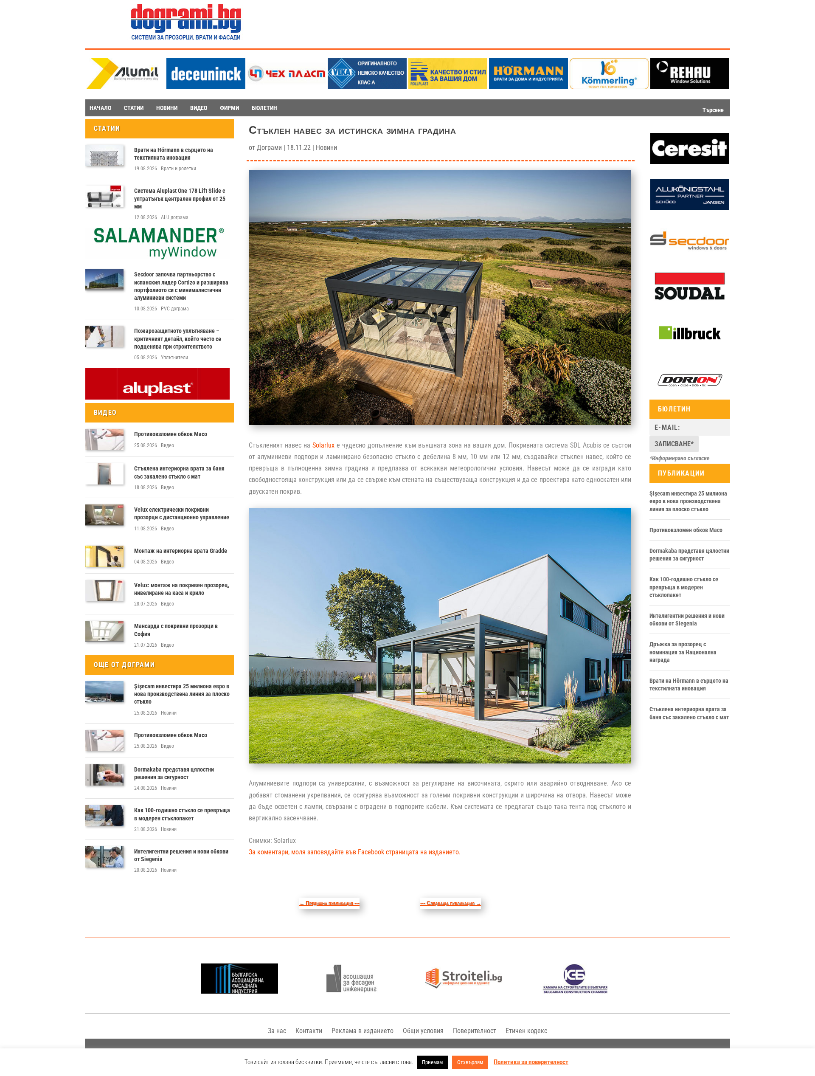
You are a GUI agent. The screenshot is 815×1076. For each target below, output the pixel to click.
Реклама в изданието (362, 1031)
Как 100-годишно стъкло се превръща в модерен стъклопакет (182, 814)
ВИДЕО (198, 107)
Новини (169, 713)
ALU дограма (174, 217)
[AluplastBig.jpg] (157, 397)
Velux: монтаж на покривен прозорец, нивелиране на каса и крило (181, 589)
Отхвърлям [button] (470, 1062)
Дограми (269, 148)
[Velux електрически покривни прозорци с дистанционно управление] (104, 515)
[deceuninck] (205, 87)
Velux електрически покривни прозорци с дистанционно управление (181, 513)
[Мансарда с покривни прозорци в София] (104, 631)
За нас (277, 1031)
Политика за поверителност (531, 1062)
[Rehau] (689, 87)
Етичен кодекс (526, 1031)
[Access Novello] (689, 347)
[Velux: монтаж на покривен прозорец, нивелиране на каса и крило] (104, 590)
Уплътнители (174, 358)
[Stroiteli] (463, 991)
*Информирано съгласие (679, 458)
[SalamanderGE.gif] (157, 257)
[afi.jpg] (351, 991)
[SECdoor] (689, 254)
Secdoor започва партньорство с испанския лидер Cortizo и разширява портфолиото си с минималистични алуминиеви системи (181, 286)
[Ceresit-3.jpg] (689, 161)
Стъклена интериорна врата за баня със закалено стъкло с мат (179, 472)
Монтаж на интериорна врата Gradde (180, 550)
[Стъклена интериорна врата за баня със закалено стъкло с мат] (104, 473)
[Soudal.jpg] (689, 300)
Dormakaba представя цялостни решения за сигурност (174, 773)
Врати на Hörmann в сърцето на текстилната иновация (173, 153)
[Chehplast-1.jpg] (286, 87)
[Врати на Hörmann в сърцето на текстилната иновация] (104, 155)
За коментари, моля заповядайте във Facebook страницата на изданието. (355, 852)
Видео (167, 445)
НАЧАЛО (100, 107)
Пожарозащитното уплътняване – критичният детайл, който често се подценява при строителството (177, 338)
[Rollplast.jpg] (447, 87)
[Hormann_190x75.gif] (528, 87)
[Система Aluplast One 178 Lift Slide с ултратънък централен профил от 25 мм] (104, 196)
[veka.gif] (367, 87)
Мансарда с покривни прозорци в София (176, 630)
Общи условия (423, 1031)
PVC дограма (175, 309)
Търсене (713, 110)
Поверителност (474, 1031)
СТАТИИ (133, 107)
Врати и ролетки (178, 169)
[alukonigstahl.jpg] (689, 208)
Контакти (308, 1031)
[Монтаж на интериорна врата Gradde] (104, 556)
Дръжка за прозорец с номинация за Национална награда (683, 652)
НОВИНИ (166, 107)
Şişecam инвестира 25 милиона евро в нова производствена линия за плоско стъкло (182, 694)
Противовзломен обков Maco (170, 434)
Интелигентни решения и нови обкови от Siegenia (181, 855)
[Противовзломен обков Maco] (104, 439)
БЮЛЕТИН (264, 107)
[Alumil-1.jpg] (125, 87)
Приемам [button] (432, 1062)
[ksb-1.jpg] (575, 991)
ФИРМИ (229, 107)
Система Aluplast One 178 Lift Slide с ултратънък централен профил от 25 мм (179, 198)
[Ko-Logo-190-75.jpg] (609, 87)
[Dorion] (689, 394)
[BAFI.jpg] (239, 991)
